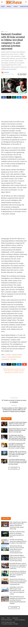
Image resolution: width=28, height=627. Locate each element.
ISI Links (4, 357)
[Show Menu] (2, 2)
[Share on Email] (24, 97)
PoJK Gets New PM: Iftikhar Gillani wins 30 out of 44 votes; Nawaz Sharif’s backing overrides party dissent (18, 558)
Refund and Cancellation (6, 620)
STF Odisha (13, 359)
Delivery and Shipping (20, 620)
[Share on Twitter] (8, 97)
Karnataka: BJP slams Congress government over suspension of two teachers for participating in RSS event (18, 566)
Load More (14, 468)
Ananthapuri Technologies (13, 624)
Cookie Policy (15, 618)
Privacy (2, 618)
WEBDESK (6, 72)
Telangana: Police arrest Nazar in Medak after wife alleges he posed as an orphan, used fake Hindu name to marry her (17, 454)
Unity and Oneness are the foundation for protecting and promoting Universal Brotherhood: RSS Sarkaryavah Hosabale (18, 600)
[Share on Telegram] (19, 97)
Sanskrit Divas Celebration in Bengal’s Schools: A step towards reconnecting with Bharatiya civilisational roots (18, 581)
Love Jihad (8, 354)
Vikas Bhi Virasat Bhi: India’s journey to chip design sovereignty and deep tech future (17, 534)
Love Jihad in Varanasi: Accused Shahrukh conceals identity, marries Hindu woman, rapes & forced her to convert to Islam (17, 446)
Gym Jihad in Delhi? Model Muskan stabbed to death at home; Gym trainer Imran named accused (18, 424)
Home (2, 7)
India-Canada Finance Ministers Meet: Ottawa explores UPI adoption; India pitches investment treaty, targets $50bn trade (18, 525)
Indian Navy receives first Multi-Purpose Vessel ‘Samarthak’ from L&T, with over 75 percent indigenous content (17, 590)
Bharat (9, 7)
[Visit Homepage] (14, 2)
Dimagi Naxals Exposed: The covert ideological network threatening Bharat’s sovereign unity (18, 430)
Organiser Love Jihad (17, 354)
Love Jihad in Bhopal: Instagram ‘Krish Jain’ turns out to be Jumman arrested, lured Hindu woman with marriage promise (18, 462)
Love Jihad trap (5, 359)
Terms (8, 618)
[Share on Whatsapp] (14, 97)
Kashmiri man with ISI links (14, 357)
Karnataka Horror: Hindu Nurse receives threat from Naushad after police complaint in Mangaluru (18, 574)
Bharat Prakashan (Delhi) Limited (8, 622)
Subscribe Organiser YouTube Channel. (14, 369)
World (16, 7)
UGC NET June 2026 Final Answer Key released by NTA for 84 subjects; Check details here (18, 541)
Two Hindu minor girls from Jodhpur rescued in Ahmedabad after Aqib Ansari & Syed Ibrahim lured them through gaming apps (17, 438)
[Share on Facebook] (3, 97)
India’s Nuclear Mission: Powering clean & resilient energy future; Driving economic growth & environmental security (17, 549)
